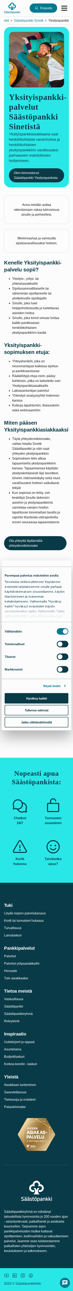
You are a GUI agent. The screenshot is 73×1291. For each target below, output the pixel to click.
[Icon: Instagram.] (22, 1275)
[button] (65, 1283)
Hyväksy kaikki (36, 698)
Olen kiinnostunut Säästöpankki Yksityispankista (36, 175)
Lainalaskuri (13, 935)
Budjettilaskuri (14, 1056)
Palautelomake (15, 1107)
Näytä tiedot (51, 686)
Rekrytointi (11, 1021)
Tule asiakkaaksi (16, 978)
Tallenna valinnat (36, 710)
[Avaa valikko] (64, 8)
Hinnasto (10, 971)
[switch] (62, 644)
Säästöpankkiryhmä (18, 1013)
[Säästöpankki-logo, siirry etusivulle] (12, 8)
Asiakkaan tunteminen (20, 1085)
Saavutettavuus (15, 1092)
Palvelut (10, 956)
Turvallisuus (12, 928)
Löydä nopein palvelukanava (25, 913)
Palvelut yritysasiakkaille (22, 963)
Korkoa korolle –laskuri (20, 1064)
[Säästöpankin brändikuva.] (6, 1275)
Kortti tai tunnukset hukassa (24, 920)
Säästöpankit (13, 1006)
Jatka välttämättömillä (36, 722)
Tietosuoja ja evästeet (19, 1099)
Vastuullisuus (13, 999)
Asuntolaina (12, 1049)
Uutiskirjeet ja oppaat (19, 1042)
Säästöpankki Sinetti (28, 20)
